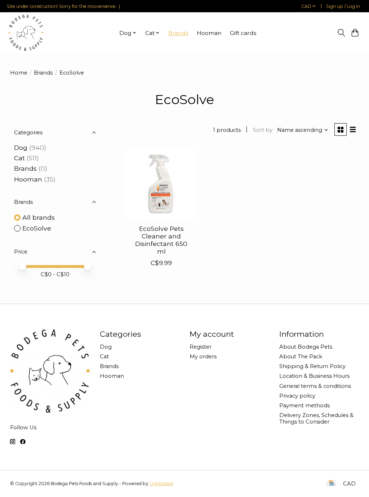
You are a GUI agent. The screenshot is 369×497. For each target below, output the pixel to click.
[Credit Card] (331, 483)
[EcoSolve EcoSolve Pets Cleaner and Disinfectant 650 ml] (161, 183)
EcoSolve (36, 228)
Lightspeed (161, 483)
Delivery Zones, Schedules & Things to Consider (316, 418)
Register (201, 347)
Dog (20, 147)
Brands (178, 33)
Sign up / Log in (343, 6)
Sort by (262, 130)
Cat (19, 158)
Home (18, 73)
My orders (203, 356)
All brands (38, 217)
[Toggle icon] (341, 32)
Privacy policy (297, 396)
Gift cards (243, 33)
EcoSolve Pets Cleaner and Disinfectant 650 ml (161, 240)
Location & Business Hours (314, 376)
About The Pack (300, 356)
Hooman (209, 33)
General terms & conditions (315, 386)
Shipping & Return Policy (312, 366)
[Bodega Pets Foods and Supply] (26, 33)
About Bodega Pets (305, 347)
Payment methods (304, 405)
